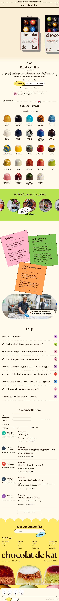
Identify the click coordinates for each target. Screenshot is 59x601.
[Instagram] (3, 538)
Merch (20, 548)
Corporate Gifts (53, 541)
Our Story (34, 541)
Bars (19, 543)
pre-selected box (28, 93)
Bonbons (20, 541)
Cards (20, 546)
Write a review (45, 419)
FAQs (33, 546)
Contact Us (52, 546)
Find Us (34, 543)
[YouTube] (10, 538)
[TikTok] (6, 538)
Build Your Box (5, 541)
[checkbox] (36, 428)
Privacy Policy (15, 561)
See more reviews (29, 512)
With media (35, 427)
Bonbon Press (36, 548)
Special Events (53, 543)
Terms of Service (6, 561)
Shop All (4, 543)
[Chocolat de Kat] (29, 5)
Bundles (4, 546)
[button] (3, 5)
